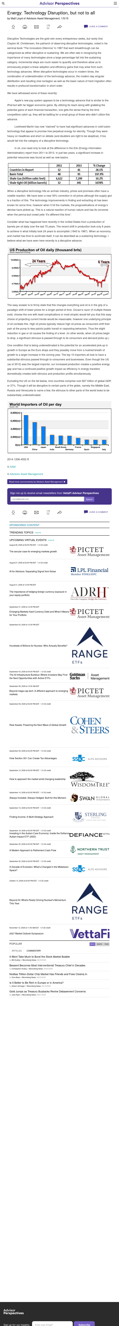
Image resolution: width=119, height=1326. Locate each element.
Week (92, 944)
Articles (17, 950)
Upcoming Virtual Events (28, 540)
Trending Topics (21, 532)
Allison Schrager (18, 986)
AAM (13, 466)
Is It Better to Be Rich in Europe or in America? (36, 982)
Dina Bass (16, 977)
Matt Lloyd (17, 18)
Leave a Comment (98, 26)
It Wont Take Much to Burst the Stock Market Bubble (39, 956)
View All (38, 532)
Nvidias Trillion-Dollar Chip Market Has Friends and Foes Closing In (48, 974)
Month (99, 944)
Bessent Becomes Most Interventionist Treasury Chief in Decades (47, 965)
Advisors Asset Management (43, 18)
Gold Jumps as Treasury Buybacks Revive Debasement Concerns (47, 991)
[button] (13, 27)
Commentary (34, 950)
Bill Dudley (16, 960)
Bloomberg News (29, 960)
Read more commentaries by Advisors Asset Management (36, 481)
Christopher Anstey (19, 968)
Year (106, 944)
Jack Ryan (16, 994)
